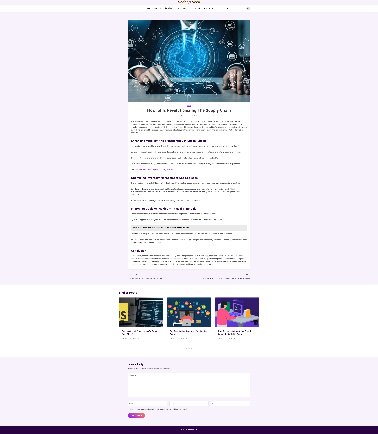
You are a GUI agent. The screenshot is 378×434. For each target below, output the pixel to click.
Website (215, 403)
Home (148, 8)
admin (185, 116)
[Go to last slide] (122, 322)
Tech (218, 8)
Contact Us (227, 8)
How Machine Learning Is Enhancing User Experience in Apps (226, 277)
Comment (133, 375)
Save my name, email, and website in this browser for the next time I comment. (158, 409)
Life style (197, 8)
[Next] (256, 322)
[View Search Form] (248, 8)
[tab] (185, 348)
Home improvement (182, 8)
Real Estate (208, 8)
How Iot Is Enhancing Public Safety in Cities (156, 170)
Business (157, 8)
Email (173, 403)
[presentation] (141, 312)
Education (168, 8)
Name (132, 403)
